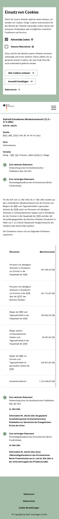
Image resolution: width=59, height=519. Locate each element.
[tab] (22, 39)
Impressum (29, 494)
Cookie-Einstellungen (29, 507)
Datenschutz (11, 89)
